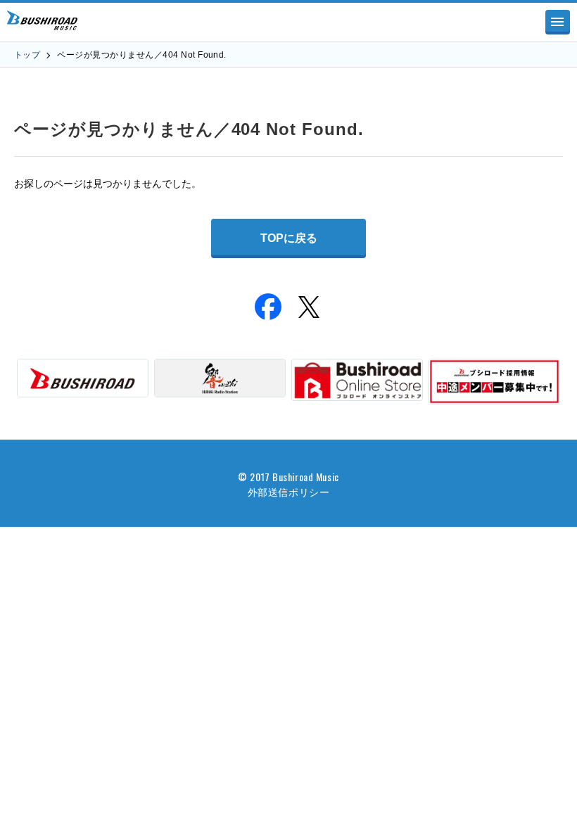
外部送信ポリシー (288, 491)
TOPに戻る (288, 238)
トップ (27, 55)
